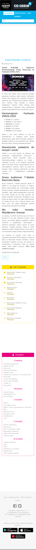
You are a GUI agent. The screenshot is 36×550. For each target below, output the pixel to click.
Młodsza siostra (8, 412)
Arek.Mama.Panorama (10, 364)
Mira (4, 409)
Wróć (5, 257)
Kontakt (17, 500)
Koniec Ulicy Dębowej (14, 308)
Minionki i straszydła (14, 318)
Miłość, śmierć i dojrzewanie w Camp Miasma (18, 407)
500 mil (5, 403)
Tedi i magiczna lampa (10, 453)
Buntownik (10, 298)
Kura (4, 444)
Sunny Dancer (8, 396)
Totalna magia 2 (8, 436)
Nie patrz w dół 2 (9, 414)
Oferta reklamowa (26, 497)
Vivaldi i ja (6, 383)
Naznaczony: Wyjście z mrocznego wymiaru (17, 303)
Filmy (29, 13)
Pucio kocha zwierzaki (14, 282)
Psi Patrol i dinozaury (14, 277)
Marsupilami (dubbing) (11, 431)
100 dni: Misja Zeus (9, 425)
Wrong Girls (7, 385)
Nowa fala (6, 377)
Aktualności (9, 13)
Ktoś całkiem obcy (9, 405)
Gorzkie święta (8, 392)
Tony (5, 418)
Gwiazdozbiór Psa (9, 394)
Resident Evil (7, 451)
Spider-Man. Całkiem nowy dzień (17, 272)
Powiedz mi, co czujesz (11, 449)
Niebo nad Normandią (10, 433)
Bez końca (6, 427)
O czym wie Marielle (10, 379)
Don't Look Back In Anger (11, 429)
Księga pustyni (12, 287)
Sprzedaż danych (14, 497)
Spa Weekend (8, 416)
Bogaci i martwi (8, 366)
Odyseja (9, 293)
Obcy (5, 446)
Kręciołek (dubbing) (10, 370)
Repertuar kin (20, 13)
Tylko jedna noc (12, 313)
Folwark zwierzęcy (9, 442)
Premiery (17, 16)
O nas (5, 497)
